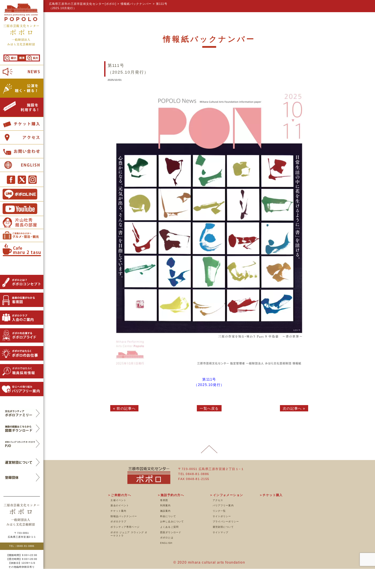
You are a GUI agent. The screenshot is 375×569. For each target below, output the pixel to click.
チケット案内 (118, 511)
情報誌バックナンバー (123, 516)
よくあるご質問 (169, 527)
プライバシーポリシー (226, 521)
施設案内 (165, 511)
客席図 (164, 500)
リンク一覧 (219, 511)
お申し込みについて (172, 521)
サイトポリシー (222, 516)
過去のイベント (119, 505)
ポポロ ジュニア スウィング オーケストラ (128, 534)
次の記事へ (292, 408)
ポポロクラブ (118, 521)
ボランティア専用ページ (124, 527)
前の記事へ (126, 408)
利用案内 (165, 505)
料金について (168, 516)
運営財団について (223, 527)
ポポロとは (166, 537)
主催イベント (118, 500)
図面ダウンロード (170, 532)
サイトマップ (221, 532)
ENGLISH (166, 543)
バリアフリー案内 (223, 505)
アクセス (218, 500)
